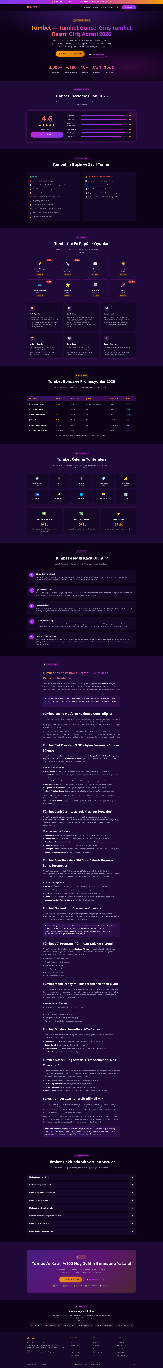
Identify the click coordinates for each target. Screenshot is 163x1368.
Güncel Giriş (120, 1352)
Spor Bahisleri (74, 1349)
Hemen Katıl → (47, 135)
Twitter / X (120, 1349)
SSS (118, 7)
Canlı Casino (74, 1345)
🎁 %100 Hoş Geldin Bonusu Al (70, 54)
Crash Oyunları (74, 1355)
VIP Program (121, 1355)
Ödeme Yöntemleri (99, 1349)
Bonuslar (96, 7)
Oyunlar (104, 7)
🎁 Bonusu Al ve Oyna (70, 1280)
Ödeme (111, 7)
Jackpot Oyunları (75, 1352)
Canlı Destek (121, 1342)
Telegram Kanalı (122, 1345)
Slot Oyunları (74, 1342)
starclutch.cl (133, 1364)
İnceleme (87, 7)
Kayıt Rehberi (97, 1352)
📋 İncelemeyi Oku (93, 1280)
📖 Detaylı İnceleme (96, 55)
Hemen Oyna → (129, 7)
